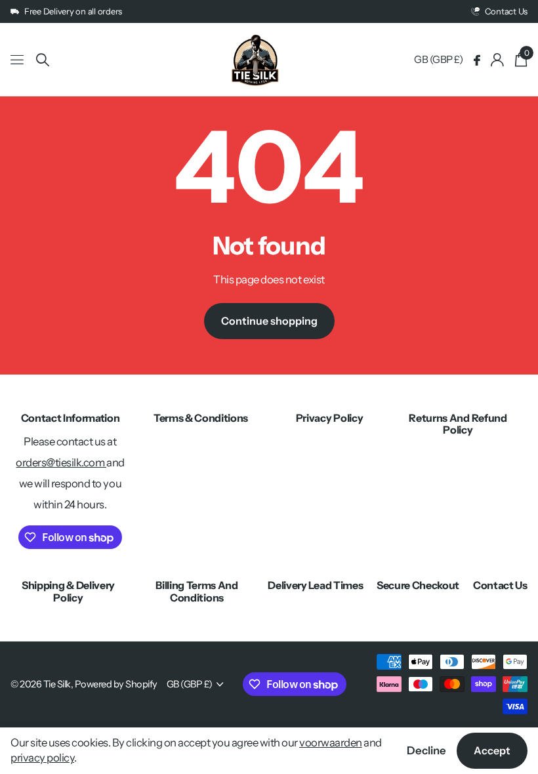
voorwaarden (330, 742)
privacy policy (42, 757)
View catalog (18, 60)
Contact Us (500, 585)
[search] (42, 60)
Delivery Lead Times (315, 585)
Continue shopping (269, 320)
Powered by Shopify (116, 684)
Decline (426, 750)
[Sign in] (498, 60)
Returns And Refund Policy (458, 423)
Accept (492, 750)
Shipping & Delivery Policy (68, 591)
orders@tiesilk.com (61, 462)
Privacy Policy (329, 417)
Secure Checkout (418, 585)
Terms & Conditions (201, 417)
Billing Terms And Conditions (196, 591)
